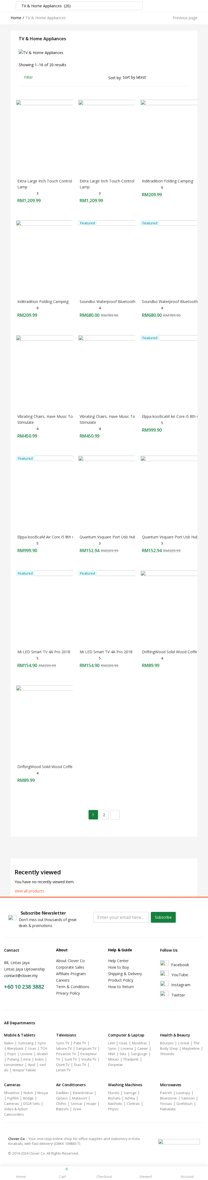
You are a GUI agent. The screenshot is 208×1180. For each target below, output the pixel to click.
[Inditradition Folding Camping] (54, 257)
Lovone (26, 1053)
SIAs (122, 1053)
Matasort (79, 1098)
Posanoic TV (66, 1053)
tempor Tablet (24, 1070)
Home (16, 17)
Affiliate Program (71, 973)
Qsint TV (63, 1064)
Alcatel (42, 1053)
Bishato (114, 1098)
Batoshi (62, 1108)
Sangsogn (139, 1053)
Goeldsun (184, 1103)
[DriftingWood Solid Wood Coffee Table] (54, 722)
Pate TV (80, 1043)
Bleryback (15, 1048)
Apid (31, 1064)
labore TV (64, 1048)
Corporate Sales (70, 967)
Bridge (28, 1098)
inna (27, 1059)
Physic (113, 1108)
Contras (133, 1103)
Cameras (11, 1103)
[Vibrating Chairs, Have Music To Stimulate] (54, 372)
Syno (42, 1043)
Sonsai (76, 1103)
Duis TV (80, 1064)
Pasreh (166, 1092)
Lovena (127, 1048)
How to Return (121, 986)
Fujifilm (13, 1098)
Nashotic (115, 1103)
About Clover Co (70, 960)
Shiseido (167, 1053)
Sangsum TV (86, 1048)
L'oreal (183, 1043)
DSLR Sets (31, 1103)
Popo (11, 1053)
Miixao (113, 1059)
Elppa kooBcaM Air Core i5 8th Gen (173, 416)
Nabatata (168, 1108)
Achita (130, 1098)
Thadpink (131, 1059)
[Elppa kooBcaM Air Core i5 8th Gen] (54, 493)
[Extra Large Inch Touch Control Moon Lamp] (54, 137)
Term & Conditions (72, 986)
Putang (13, 1059)
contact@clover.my (21, 975)
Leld (111, 1043)
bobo (39, 1059)
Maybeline (191, 1048)
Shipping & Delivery (125, 973)
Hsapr (91, 1103)
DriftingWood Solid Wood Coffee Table (51, 766)
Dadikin (62, 1092)
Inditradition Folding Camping (167, 181)
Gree (77, 1108)
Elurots (113, 1092)
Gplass (62, 1098)
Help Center (118, 960)
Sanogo (130, 1092)
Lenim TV (63, 1070)
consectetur (14, 1064)
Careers (63, 980)
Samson (188, 1098)
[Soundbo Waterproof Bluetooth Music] (116, 257)
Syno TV (62, 1043)
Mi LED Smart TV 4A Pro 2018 (43, 651)
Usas (32, 1048)
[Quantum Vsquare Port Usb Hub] (116, 493)
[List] (186, 77)
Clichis (61, 1103)
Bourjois (167, 1043)
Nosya (42, 1092)
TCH (44, 1048)
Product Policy (120, 980)
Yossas (166, 1103)
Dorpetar (115, 1064)
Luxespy (183, 1092)
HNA (111, 1053)
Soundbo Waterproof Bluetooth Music (113, 301)
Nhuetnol (11, 1092)
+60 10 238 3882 (24, 986)
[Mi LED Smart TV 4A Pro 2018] (54, 608)
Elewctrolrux (83, 1092)
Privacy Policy (68, 993)
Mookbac (139, 1043)
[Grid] (177, 77)
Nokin (28, 1092)
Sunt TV (70, 1059)
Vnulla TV (88, 1059)
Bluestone (168, 1098)
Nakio (9, 1043)
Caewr (142, 1048)
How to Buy (118, 967)
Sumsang (25, 1043)
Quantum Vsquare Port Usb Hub (108, 536)
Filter (28, 77)
